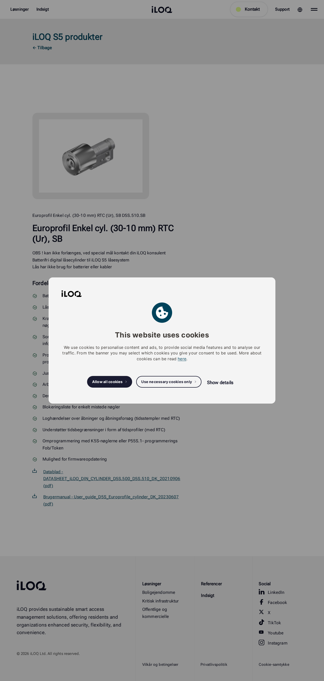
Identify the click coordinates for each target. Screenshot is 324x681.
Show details (220, 382)
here (182, 358)
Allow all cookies (107, 382)
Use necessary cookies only (166, 382)
